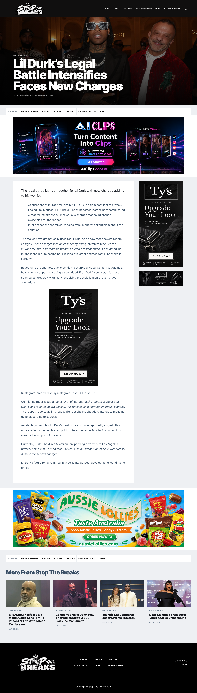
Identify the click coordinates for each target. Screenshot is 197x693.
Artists (117, 8)
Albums (106, 8)
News (158, 8)
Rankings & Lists (172, 8)
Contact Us (181, 660)
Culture (128, 8)
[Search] (186, 9)
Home (184, 664)
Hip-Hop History (144, 8)
